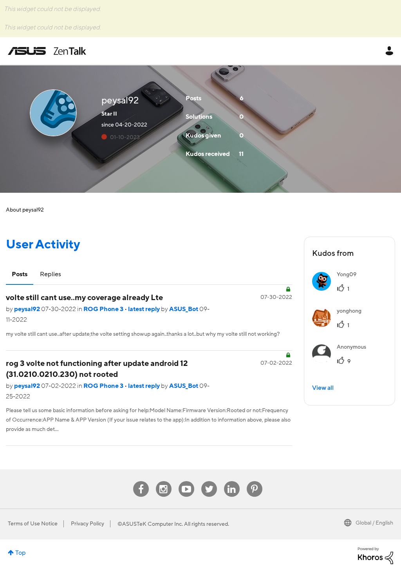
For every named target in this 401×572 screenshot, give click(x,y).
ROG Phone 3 (104, 309)
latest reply (144, 309)
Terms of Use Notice (33, 523)
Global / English (374, 523)
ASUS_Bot (184, 309)
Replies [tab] (50, 274)
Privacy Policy (87, 523)
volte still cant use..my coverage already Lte (84, 298)
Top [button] (20, 553)
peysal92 (27, 309)
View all (323, 388)
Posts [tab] (19, 274)
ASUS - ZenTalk (47, 51)
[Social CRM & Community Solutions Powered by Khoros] (375, 555)
